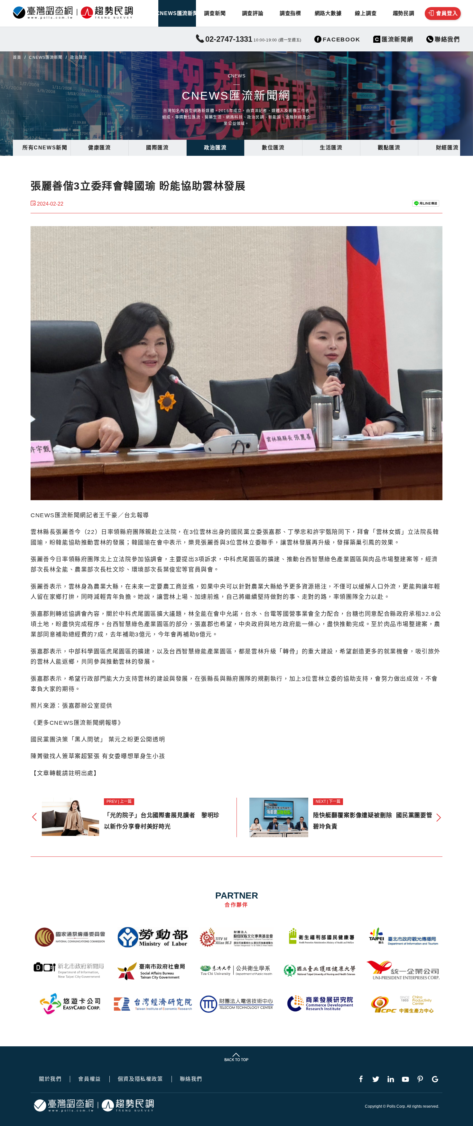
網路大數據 (328, 13)
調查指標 (290, 13)
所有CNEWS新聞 (45, 147)
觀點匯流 (389, 147)
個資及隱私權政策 (140, 1079)
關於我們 (50, 1079)
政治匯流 (215, 147)
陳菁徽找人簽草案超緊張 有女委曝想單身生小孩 (98, 756)
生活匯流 (331, 147)
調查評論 (253, 13)
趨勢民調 (403, 13)
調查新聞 (215, 13)
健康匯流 (99, 147)
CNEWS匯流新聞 (177, 13)
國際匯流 (157, 147)
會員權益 (89, 1079)
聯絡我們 (191, 1079)
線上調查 (365, 13)
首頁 (17, 57)
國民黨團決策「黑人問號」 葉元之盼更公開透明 (98, 739)
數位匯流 (273, 147)
